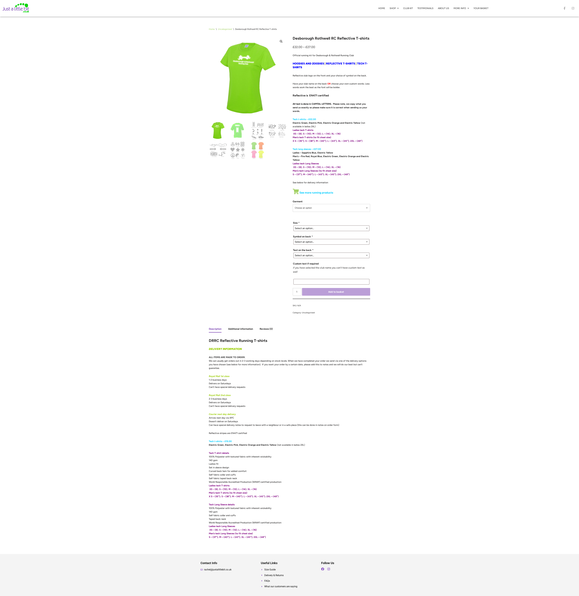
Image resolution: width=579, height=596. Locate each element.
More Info (460, 8)
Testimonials (425, 8)
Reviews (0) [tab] (266, 328)
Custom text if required (306, 263)
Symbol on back (303, 236)
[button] (394, 8)
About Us (443, 8)
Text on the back (303, 250)
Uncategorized (225, 29)
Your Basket (480, 8)
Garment (297, 201)
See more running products (316, 192)
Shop (393, 8)
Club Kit (408, 8)
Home (381, 8)
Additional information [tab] (240, 328)
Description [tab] (215, 328)
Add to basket (336, 291)
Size (296, 222)
